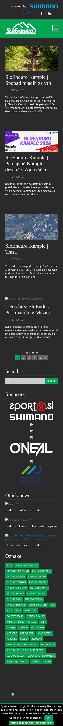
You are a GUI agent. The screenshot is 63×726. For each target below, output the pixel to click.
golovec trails (15, 616)
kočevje (11, 627)
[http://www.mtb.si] (31, 461)
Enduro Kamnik (38, 587)
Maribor (23, 627)
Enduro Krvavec (36, 593)
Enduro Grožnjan (17, 587)
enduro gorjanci (16, 582)
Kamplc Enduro (15, 621)
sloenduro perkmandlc (41, 655)
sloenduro (13, 650)
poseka (24, 638)
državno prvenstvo (18, 570)
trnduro (36, 661)
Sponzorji (12, 661)
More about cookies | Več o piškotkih (31, 722)
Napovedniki (27, 633)
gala (18, 610)
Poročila (12, 638)
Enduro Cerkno (37, 576)
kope (43, 621)
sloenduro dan (15, 655)
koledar (32, 621)
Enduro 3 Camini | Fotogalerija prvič (31, 526)
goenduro (30, 610)
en (25, 13)
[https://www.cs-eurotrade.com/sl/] (31, 417)
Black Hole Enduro (26, 565)
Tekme (24, 661)
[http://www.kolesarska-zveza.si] (31, 473)
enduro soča (14, 599)
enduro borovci (16, 576)
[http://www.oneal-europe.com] (31, 448)
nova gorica (44, 633)
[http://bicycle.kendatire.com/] (31, 424)
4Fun (9, 565)
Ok (48, 717)
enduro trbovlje (16, 604)
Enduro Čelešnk (38, 604)
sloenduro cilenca (33, 650)
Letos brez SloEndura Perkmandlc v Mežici (28, 309)
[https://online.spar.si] (31, 437)
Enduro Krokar (15, 593)
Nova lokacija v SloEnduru (24, 545)
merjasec (12, 633)
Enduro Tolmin (33, 599)
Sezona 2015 (30, 644)
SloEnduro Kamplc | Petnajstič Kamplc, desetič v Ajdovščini (26, 163)
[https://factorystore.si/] (31, 430)
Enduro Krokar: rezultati (22, 510)
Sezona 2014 (13, 644)
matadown (37, 627)
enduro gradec (38, 582)
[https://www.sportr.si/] (31, 406)
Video (48, 661)
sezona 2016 (48, 644)
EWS (53, 604)
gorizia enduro (35, 616)
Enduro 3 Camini (41, 570)
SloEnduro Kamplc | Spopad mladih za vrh (28, 80)
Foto (9, 610)
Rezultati (36, 638)
